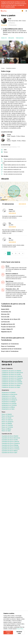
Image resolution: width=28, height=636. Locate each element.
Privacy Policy (20, 628)
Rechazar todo (19, 632)
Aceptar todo (8, 632)
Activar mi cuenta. (10, 7)
